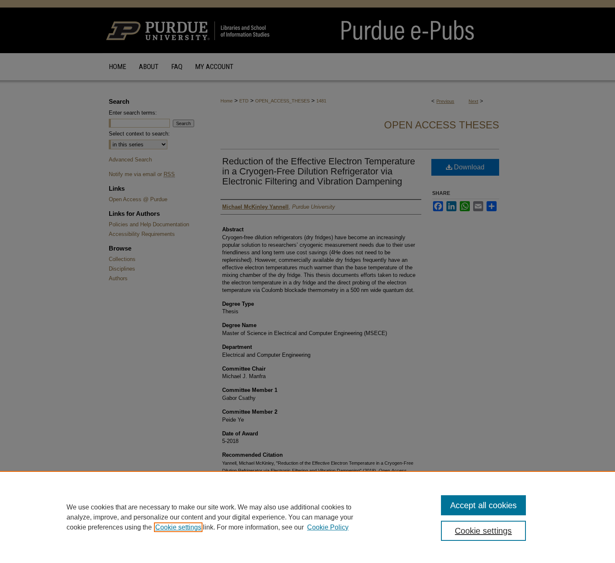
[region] (307, 517)
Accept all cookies (483, 505)
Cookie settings (178, 527)
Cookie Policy (327, 527)
